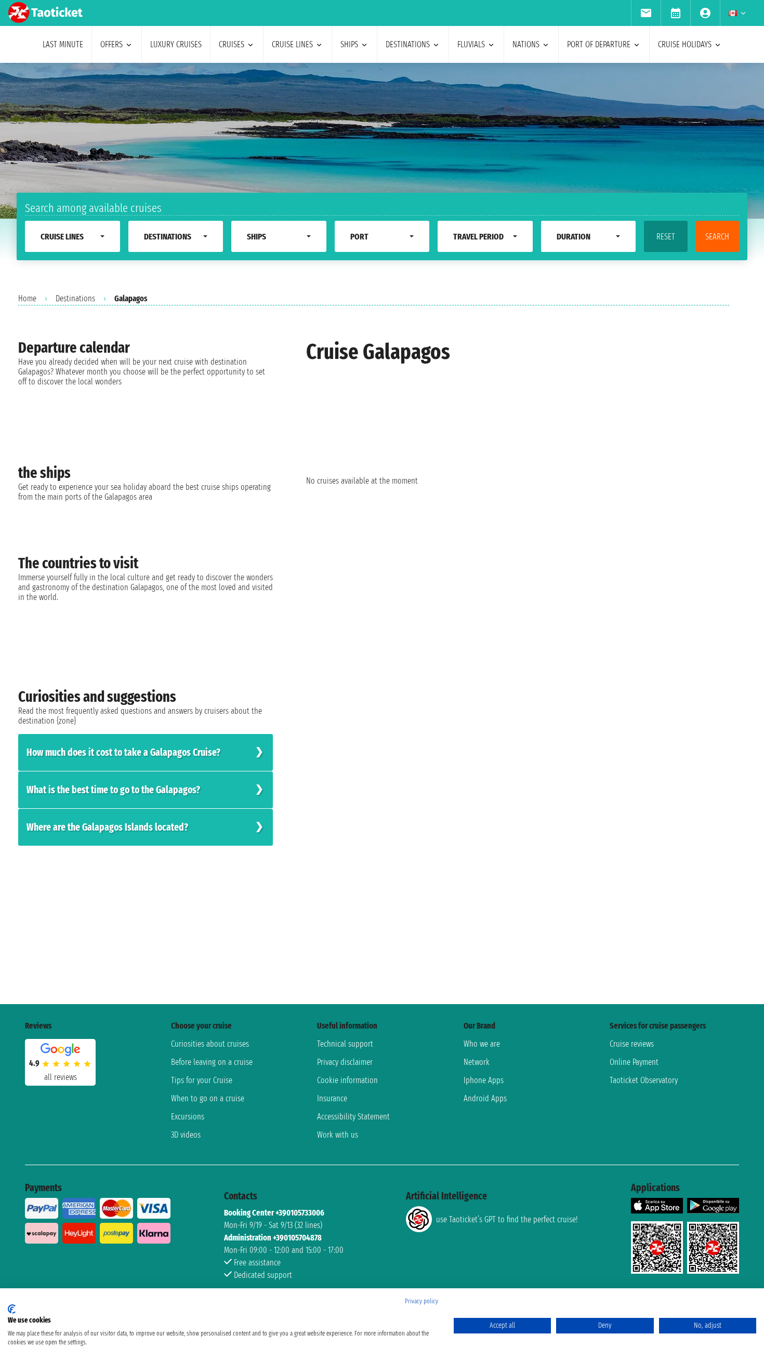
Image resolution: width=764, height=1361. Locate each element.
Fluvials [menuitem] (471, 44)
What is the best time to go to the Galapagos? (113, 790)
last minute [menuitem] (63, 44)
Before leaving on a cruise (212, 1062)
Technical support (345, 1044)
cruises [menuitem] (231, 44)
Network (477, 1062)
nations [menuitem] (525, 44)
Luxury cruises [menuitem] (176, 44)
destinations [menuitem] (408, 44)
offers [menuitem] (111, 44)
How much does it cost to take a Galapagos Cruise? (123, 752)
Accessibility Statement (353, 1117)
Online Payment (634, 1062)
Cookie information (347, 1080)
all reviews (60, 1077)
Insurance (332, 1098)
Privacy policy (421, 1301)
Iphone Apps (484, 1080)
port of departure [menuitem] (598, 44)
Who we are (482, 1044)
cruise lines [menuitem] (292, 44)
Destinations (75, 298)
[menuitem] (646, 13)
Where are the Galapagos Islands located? (107, 827)
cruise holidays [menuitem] (685, 44)
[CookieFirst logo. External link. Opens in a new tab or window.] (12, 1309)
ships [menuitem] (349, 44)
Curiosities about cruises (210, 1044)
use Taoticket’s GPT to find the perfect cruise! (506, 1219)
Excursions (187, 1117)
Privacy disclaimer (345, 1062)
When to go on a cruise (207, 1098)
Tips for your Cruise (201, 1080)
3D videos (186, 1135)
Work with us (337, 1135)
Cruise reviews (632, 1044)
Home (27, 298)
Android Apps (485, 1098)
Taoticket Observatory (644, 1080)
